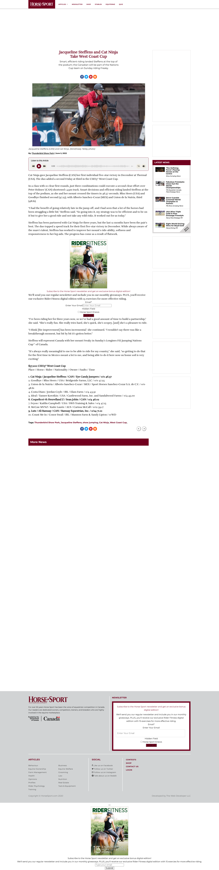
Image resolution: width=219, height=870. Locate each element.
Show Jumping (171, 176)
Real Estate (63, 783)
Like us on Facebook (103, 765)
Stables (98, 4)
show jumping (90, 422)
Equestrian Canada (175, 190)
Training (32, 789)
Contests (131, 760)
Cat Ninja (104, 422)
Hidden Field (88, 309)
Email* (88, 302)
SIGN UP (88, 315)
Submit (109, 868)
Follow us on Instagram (104, 772)
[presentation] (139, 428)
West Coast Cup (118, 422)
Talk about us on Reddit (105, 776)
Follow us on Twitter (103, 769)
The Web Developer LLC (178, 796)
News (178, 176)
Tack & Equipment (67, 786)
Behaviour (33, 765)
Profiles (31, 783)
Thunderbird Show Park (43, 153)
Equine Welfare (65, 769)
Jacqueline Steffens (71, 422)
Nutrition (62, 779)
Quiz (121, 4)
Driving (172, 228)
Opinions (32, 779)
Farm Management (37, 772)
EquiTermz (110, 4)
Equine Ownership (37, 769)
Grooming (63, 772)
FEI (167, 190)
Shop (88, 4)
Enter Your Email (74, 305)
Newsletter (77, 4)
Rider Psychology (36, 786)
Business (62, 765)
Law (60, 776)
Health (31, 776)
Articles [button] (62, 4)
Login (129, 770)
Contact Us (132, 766)
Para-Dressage (171, 192)
